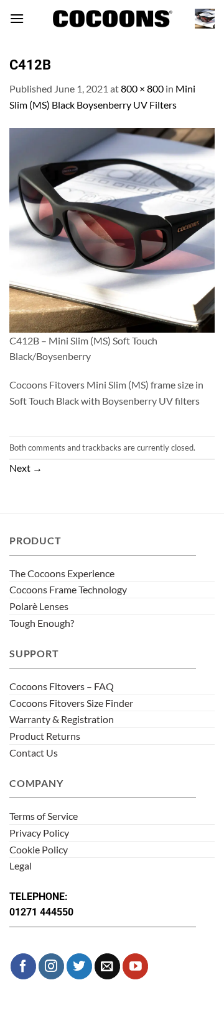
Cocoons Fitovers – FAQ (61, 686)
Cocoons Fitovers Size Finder (71, 703)
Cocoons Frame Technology (68, 589)
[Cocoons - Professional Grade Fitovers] (112, 19)
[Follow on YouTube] (135, 966)
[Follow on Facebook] (23, 966)
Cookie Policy (38, 849)
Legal (20, 865)
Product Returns (44, 736)
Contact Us (33, 752)
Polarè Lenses (38, 606)
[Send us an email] (107, 966)
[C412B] (112, 229)
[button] (16, 18)
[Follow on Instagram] (51, 966)
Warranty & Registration (61, 719)
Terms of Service (43, 816)
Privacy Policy (39, 832)
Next (25, 468)
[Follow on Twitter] (79, 966)
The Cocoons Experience (61, 573)
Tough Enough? (41, 623)
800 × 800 (142, 88)
